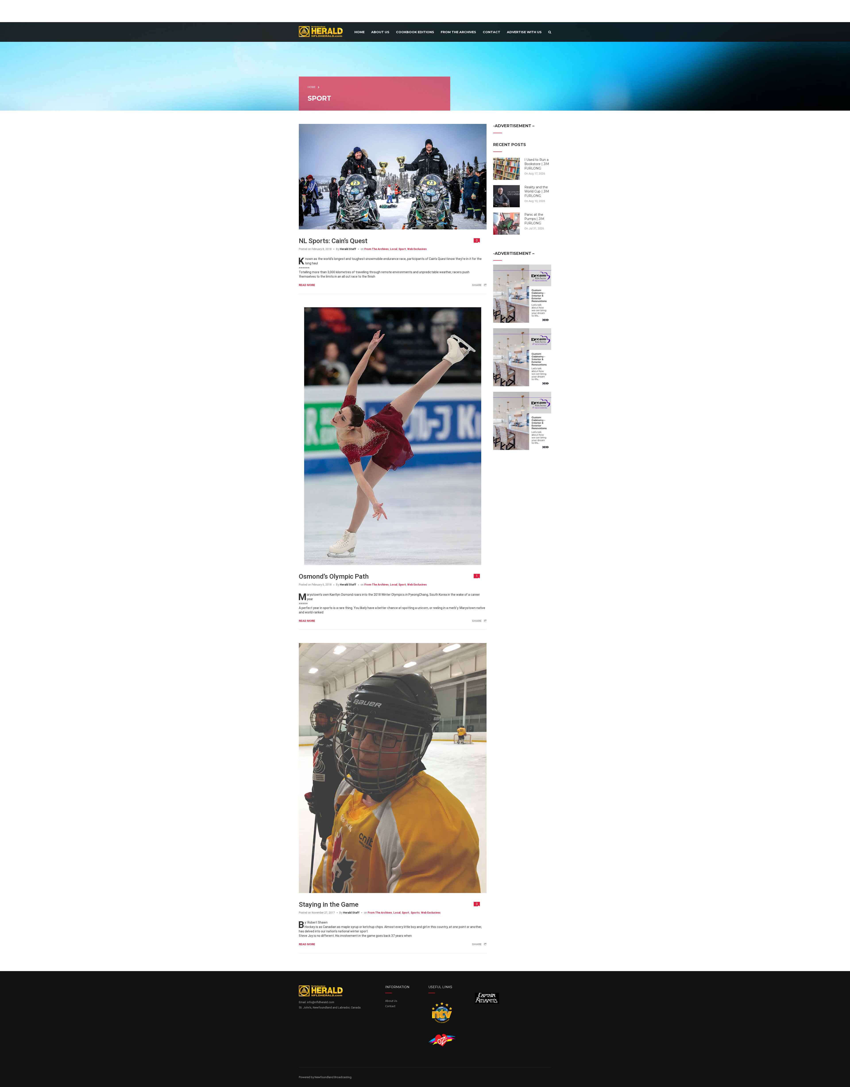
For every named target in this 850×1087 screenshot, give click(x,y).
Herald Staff (348, 249)
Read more (307, 285)
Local (393, 249)
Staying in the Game (328, 904)
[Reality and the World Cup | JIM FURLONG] (506, 196)
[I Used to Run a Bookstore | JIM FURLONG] (506, 168)
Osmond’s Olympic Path (334, 576)
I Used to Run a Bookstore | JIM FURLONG (536, 164)
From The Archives (376, 249)
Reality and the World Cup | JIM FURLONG (536, 191)
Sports (415, 912)
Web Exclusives (417, 249)
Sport (402, 249)
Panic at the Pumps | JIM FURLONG (534, 219)
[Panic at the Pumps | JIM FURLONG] (506, 223)
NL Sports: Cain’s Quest (333, 241)
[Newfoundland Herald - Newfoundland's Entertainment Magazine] (323, 31)
